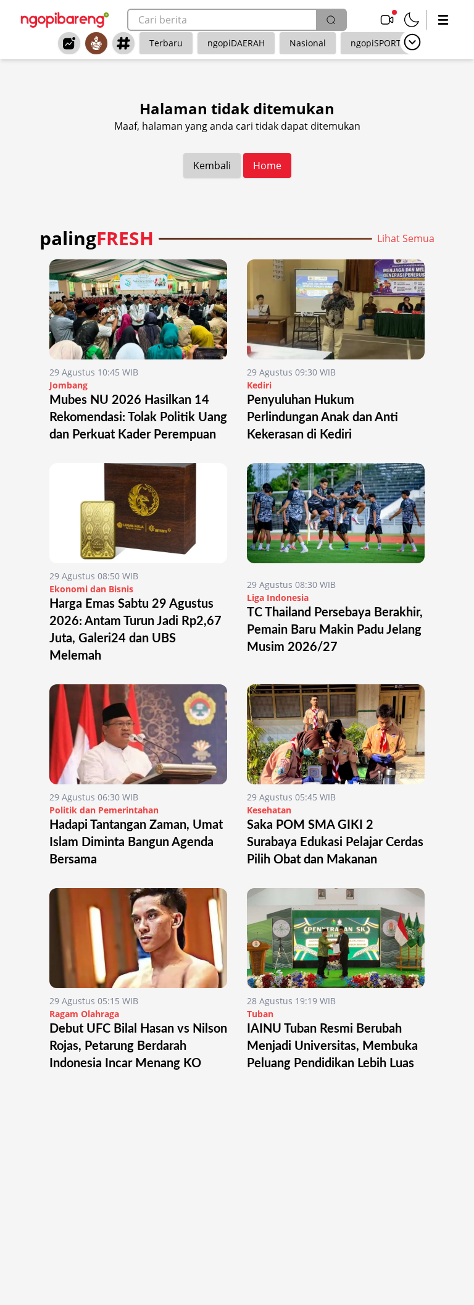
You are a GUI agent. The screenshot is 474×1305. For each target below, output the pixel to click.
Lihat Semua (405, 238)
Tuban (260, 1014)
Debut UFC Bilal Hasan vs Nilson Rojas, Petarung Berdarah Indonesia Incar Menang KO (138, 1046)
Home (267, 165)
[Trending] (69, 43)
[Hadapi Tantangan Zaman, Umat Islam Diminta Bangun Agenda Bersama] (138, 734)
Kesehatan (269, 810)
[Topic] (123, 43)
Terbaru (166, 43)
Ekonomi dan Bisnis (91, 589)
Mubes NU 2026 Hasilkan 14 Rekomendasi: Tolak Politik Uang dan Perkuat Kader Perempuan (138, 417)
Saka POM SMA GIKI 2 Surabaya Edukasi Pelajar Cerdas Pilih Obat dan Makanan (335, 842)
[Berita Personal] (96, 43)
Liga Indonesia (278, 597)
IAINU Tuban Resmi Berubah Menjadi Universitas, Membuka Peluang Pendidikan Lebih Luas (332, 1046)
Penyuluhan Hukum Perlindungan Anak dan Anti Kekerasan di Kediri (322, 417)
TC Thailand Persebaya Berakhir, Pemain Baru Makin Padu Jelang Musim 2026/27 (335, 629)
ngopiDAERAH (236, 43)
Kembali (212, 165)
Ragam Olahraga (84, 1014)
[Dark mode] (412, 20)
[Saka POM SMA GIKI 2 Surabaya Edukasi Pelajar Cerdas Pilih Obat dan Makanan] (336, 734)
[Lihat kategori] (412, 42)
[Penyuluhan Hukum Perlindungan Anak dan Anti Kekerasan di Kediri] (336, 309)
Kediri (259, 385)
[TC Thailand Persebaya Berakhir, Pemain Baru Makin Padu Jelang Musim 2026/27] (336, 517)
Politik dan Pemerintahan (104, 810)
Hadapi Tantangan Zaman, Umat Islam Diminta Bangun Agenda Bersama (136, 842)
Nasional (307, 43)
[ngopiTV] (387, 20)
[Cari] (331, 20)
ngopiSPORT (376, 43)
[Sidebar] (443, 19)
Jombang (68, 385)
